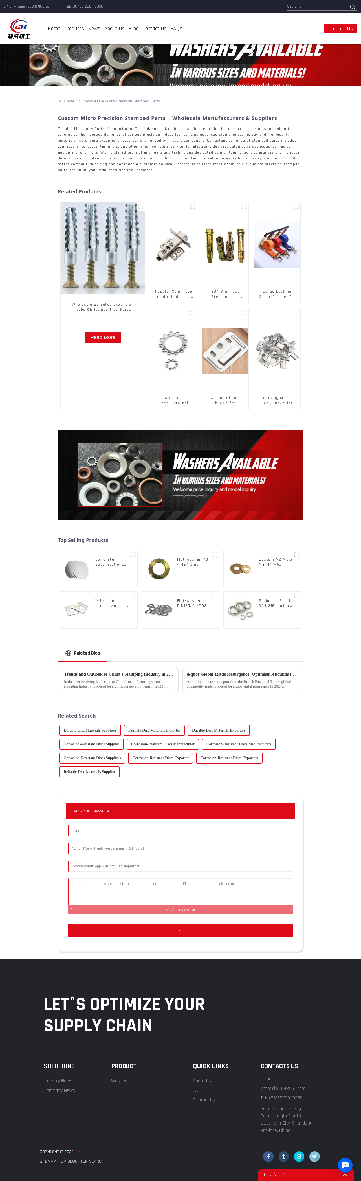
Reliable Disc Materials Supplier (89, 772)
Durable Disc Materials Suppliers (90, 730)
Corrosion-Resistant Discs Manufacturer (163, 744)
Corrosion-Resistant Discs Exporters (229, 758)
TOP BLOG (68, 1161)
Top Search (92, 1161)
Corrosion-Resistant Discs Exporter (161, 758)
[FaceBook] (268, 1156)
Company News (59, 1090)
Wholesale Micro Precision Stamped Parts (122, 101)
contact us (341, 28)
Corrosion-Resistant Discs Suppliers (92, 758)
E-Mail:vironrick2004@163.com (28, 6)
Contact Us (204, 1100)
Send (180, 930)
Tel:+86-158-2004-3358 (84, 6)
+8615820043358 (285, 1098)
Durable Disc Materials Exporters (218, 730)
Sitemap (48, 1161)
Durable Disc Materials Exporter (154, 730)
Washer (118, 1080)
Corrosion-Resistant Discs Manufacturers (238, 744)
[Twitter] (283, 1156)
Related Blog (87, 653)
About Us (202, 1080)
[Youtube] (299, 1156)
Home (69, 101)
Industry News (58, 1080)
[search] (352, 7)
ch (77, 1151)
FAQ (197, 1090)
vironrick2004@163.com (283, 1088)
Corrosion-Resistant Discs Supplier (91, 744)
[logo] (19, 29)
